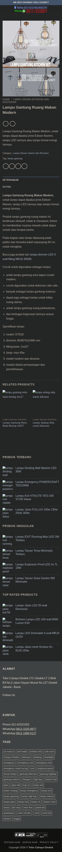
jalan (6, 785)
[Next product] (5, 123)
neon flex (28, 807)
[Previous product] (12, 123)
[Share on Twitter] (18, 166)
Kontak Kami (30, 842)
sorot (36, 813)
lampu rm (35, 802)
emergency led (44, 762)
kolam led (38, 785)
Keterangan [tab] (11, 180)
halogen (26, 779)
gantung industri (11, 779)
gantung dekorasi (28, 774)
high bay (38, 779)
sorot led (46, 813)
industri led (50, 779)
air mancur (9, 751)
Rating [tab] (7, 187)
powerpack (9, 813)
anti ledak (22, 751)
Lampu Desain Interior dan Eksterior (31, 153)
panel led (40, 807)
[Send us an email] (18, 704)
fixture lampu (10, 774)
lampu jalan (9, 802)
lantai (6, 807)
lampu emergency (29, 790)
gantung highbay (48, 774)
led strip (16, 807)
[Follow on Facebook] (6, 704)
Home (6, 99)
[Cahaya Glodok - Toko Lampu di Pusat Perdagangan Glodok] (31, 9)
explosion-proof (45, 768)
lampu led (23, 802)
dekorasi (26, 757)
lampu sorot (49, 802)
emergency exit (25, 762)
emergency (9, 762)
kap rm (26, 785)
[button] (5, 9)
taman (7, 818)
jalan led (16, 785)
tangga (16, 818)
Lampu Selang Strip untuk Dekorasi (43, 424)
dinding (37, 757)
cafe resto (49, 751)
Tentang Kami (12, 842)
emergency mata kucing (16, 768)
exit (32, 768)
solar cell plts (24, 813)
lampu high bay (29, 796)
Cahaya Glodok (11, 757)
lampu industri (47, 796)
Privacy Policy (49, 842)
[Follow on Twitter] (12, 704)
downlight (49, 757)
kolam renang (10, 790)
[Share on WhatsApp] (6, 166)
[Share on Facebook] (12, 166)
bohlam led (35, 751)
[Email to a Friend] (24, 166)
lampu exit (46, 790)
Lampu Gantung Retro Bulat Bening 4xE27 (15, 424)
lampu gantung (15, 158)
